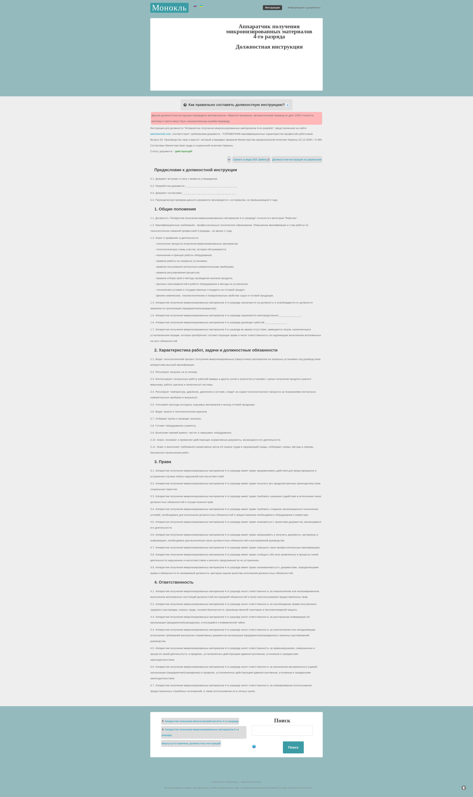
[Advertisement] (236, 69)
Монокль (169, 7)
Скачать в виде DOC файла (250, 159)
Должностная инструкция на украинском (296, 159)
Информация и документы (304, 7)
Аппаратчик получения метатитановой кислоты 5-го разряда (201, 721)
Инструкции (272, 7)
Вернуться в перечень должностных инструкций (191, 743)
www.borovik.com (160, 133)
